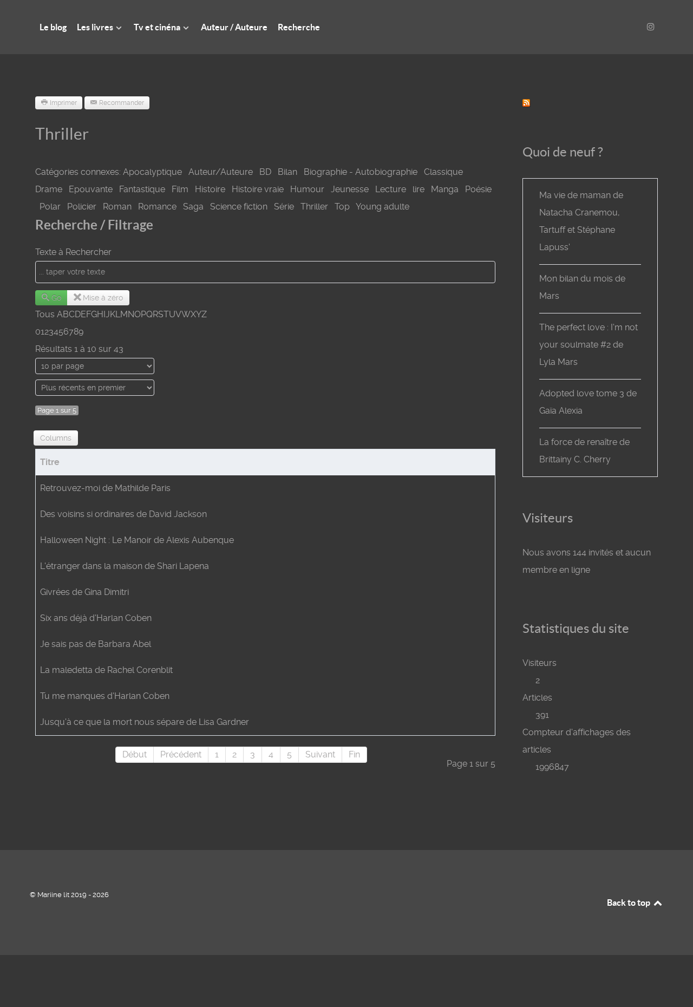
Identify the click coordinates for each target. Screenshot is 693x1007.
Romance (157, 206)
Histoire (210, 189)
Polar (50, 206)
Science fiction (238, 206)
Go (56, 297)
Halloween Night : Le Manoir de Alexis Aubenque (137, 540)
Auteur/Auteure (220, 172)
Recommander (121, 103)
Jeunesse (350, 189)
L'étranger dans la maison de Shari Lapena (124, 566)
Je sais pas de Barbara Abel (95, 644)
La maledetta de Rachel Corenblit (106, 670)
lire (418, 189)
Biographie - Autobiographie (360, 172)
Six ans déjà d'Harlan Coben (96, 618)
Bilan (287, 172)
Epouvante (91, 189)
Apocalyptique (152, 172)
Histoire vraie (258, 189)
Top (342, 206)
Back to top (629, 902)
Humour (307, 189)
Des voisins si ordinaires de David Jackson (123, 514)
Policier (81, 206)
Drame (48, 189)
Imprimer (63, 103)
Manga (445, 189)
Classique (443, 172)
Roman (117, 206)
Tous (45, 314)
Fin (354, 754)
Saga (193, 206)
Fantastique (142, 189)
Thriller (314, 206)
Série (284, 206)
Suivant (320, 754)
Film (180, 189)
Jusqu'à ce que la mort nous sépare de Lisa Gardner (144, 722)
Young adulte (382, 206)
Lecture (390, 189)
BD (265, 172)
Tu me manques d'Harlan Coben (104, 696)
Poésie (478, 189)
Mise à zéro (103, 297)
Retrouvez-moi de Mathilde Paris (105, 488)
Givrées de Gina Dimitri (84, 592)
